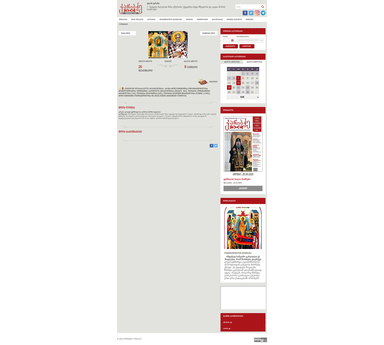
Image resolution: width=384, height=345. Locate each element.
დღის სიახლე (229, 201)
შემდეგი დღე (208, 33)
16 (247, 83)
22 (243, 87)
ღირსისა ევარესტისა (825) (149, 93)
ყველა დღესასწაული (248, 40)
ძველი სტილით (232, 62)
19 (229, 87)
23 (247, 87)
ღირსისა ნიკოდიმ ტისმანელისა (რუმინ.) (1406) (187, 93)
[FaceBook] (212, 146)
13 (234, 83)
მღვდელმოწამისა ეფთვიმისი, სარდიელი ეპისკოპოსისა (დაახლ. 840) (152, 91)
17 (252, 83)
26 (229, 92)
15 (243, 83)
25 (257, 87)
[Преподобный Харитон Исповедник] (119, 89)
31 (252, 92)
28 (238, 92)
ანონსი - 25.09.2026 (243, 174)
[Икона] (122, 89)
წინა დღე (125, 33)
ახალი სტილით (254, 62)
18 (257, 83)
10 (252, 78)
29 (243, 92)
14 (238, 83)
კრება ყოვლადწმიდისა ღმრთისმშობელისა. (186, 89)
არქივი (243, 188)
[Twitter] (216, 146)
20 (234, 87)
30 (247, 92)
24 (252, 87)
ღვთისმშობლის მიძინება (238, 253)
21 (238, 87)
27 (234, 92)
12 (229, 83)
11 (257, 78)
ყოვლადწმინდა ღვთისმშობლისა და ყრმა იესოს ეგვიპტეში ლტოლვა (152, 96)
